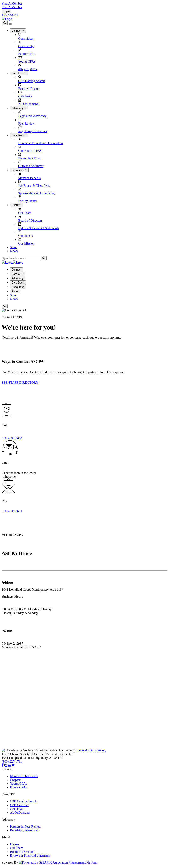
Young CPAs (26, 61)
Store (13, 247)
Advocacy (18, 108)
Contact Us (25, 235)
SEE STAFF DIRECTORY (20, 382)
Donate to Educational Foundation (40, 143)
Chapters (15, 780)
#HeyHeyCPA (27, 69)
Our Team (24, 213)
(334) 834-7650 (12, 438)
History (15, 844)
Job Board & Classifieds (34, 185)
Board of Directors (30, 220)
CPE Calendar (19, 805)
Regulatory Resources (32, 131)
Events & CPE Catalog (90, 750)
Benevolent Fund (29, 158)
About (15, 205)
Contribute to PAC (30, 150)
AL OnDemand (28, 104)
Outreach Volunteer (30, 166)
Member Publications (24, 776)
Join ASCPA (10, 15)
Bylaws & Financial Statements (38, 228)
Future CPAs (26, 54)
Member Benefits (29, 178)
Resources (18, 170)
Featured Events (28, 88)
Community (26, 46)
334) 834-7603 (12, 511)
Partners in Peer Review (25, 826)
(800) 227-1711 (12, 761)
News (14, 251)
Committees (26, 38)
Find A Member (12, 3)
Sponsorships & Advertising (36, 193)
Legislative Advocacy (32, 116)
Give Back (18, 135)
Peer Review (26, 123)
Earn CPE (18, 73)
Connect (17, 30)
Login (6, 11)
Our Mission (26, 243)
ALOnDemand (20, 812)
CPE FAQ (25, 96)
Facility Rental (27, 201)
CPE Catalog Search (31, 81)
